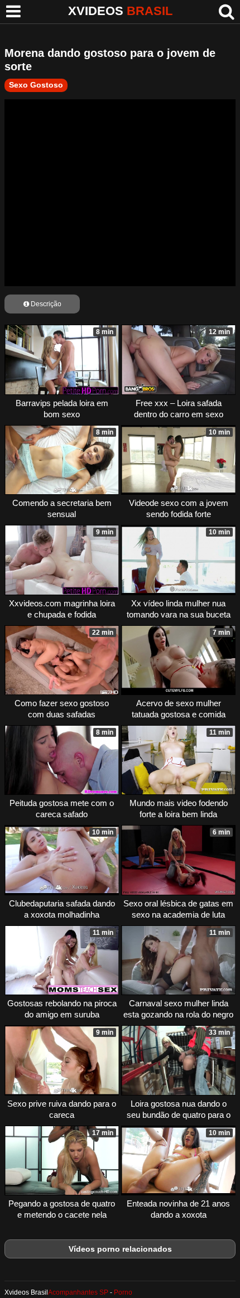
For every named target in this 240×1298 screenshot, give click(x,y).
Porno (123, 1292)
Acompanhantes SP (78, 1292)
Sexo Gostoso (36, 84)
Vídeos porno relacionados (120, 1248)
